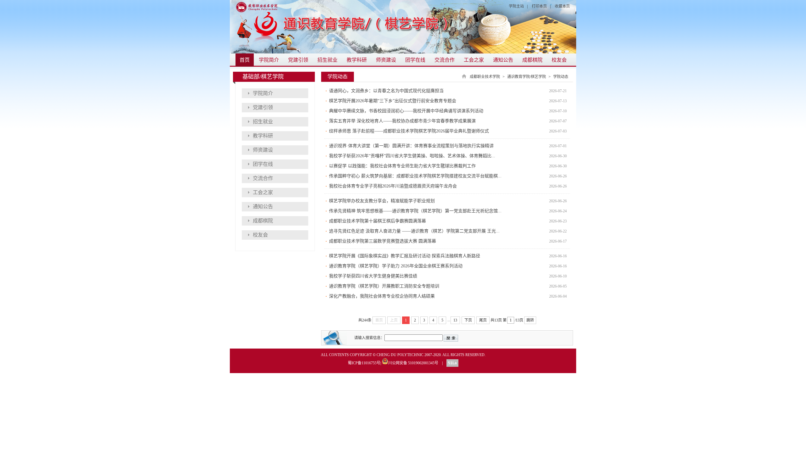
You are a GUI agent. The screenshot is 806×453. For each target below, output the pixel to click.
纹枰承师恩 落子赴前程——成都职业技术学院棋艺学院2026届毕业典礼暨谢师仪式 (409, 131)
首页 (245, 60)
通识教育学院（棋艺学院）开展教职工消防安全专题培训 (384, 286)
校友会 (559, 60)
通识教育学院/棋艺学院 (526, 77)
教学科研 (357, 60)
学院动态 (560, 77)
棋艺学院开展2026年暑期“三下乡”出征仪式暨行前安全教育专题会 (392, 100)
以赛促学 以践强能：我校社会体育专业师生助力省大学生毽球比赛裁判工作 (402, 166)
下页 (468, 320)
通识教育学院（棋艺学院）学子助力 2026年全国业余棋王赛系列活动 (396, 266)
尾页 (483, 320)
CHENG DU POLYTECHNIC (400, 355)
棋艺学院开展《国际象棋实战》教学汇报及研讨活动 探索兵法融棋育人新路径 (404, 256)
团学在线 (415, 60)
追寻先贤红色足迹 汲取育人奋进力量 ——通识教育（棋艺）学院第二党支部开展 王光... (414, 231)
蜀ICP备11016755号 (364, 363)
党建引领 (298, 60)
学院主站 (516, 6)
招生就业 (327, 60)
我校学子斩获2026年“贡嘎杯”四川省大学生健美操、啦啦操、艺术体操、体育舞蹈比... (412, 156)
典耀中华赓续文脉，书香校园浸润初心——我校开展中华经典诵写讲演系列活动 (406, 111)
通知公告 (503, 60)
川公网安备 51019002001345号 (413, 362)
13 (455, 320)
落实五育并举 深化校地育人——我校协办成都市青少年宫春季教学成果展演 (402, 121)
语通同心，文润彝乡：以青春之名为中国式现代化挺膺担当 (386, 90)
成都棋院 (532, 60)
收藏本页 (562, 6)
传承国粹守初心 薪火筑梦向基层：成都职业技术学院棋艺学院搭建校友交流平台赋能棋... (415, 176)
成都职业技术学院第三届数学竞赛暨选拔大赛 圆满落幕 (382, 241)
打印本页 (539, 6)
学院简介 (269, 60)
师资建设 (386, 60)
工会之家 (474, 60)
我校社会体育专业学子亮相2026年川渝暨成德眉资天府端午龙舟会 (393, 186)
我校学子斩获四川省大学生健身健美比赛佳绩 (373, 276)
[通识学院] (403, 26)
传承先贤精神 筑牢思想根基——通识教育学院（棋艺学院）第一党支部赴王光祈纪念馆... (415, 211)
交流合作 (444, 60)
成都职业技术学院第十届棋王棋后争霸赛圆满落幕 (377, 221)
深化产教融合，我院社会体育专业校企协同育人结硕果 (382, 296)
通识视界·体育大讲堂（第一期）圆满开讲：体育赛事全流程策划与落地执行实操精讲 (411, 145)
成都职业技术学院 (485, 77)
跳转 (530, 320)
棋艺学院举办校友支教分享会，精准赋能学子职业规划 (382, 201)
